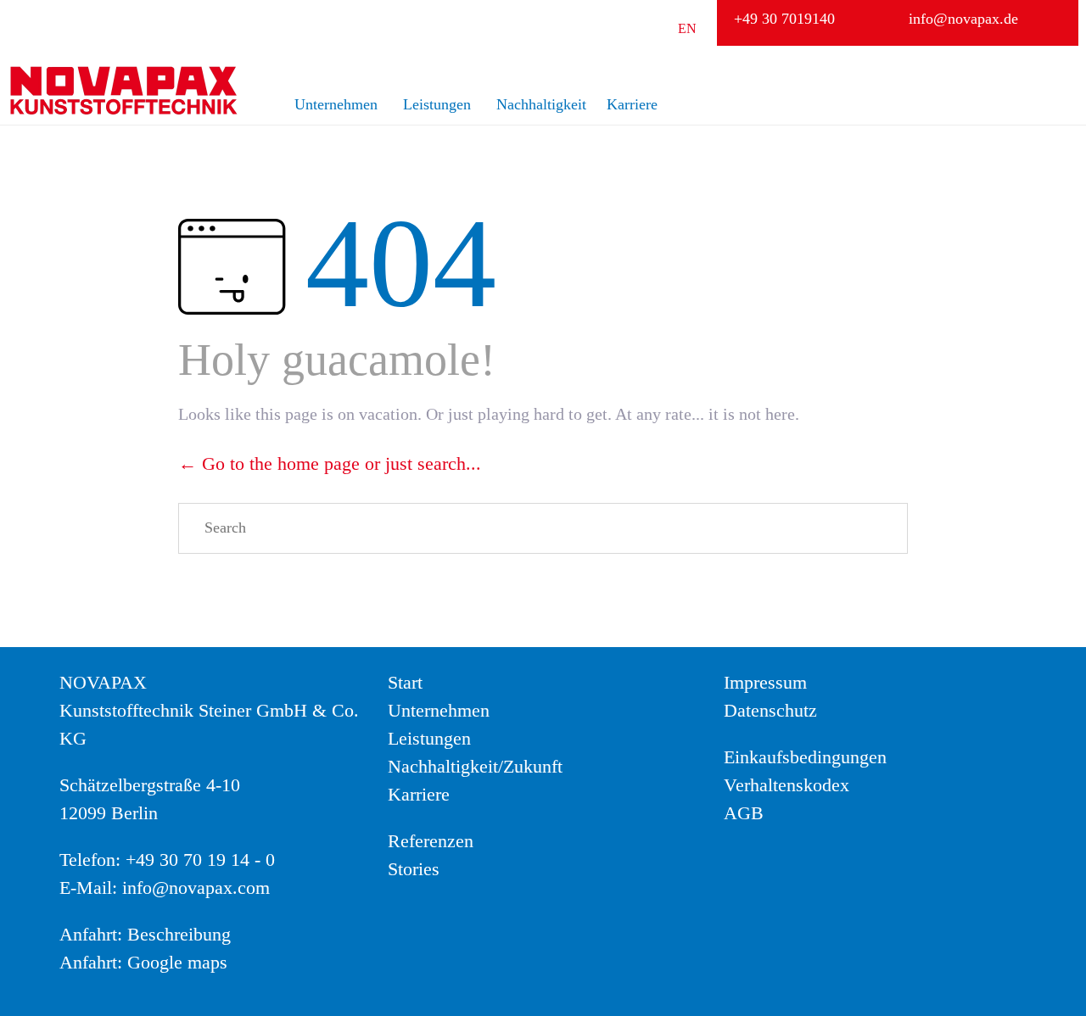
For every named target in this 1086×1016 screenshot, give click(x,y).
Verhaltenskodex (786, 784)
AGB (744, 812)
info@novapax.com (196, 887)
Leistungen (437, 104)
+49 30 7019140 (784, 18)
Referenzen (430, 840)
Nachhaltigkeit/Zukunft (475, 766)
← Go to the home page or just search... (329, 463)
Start (405, 682)
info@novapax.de (963, 18)
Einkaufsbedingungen (805, 757)
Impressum (765, 682)
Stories (413, 868)
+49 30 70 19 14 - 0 (200, 859)
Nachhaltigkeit (541, 104)
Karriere (632, 104)
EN (687, 28)
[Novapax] (123, 90)
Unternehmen (336, 104)
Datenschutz (770, 710)
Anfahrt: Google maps (143, 962)
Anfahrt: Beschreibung (145, 934)
